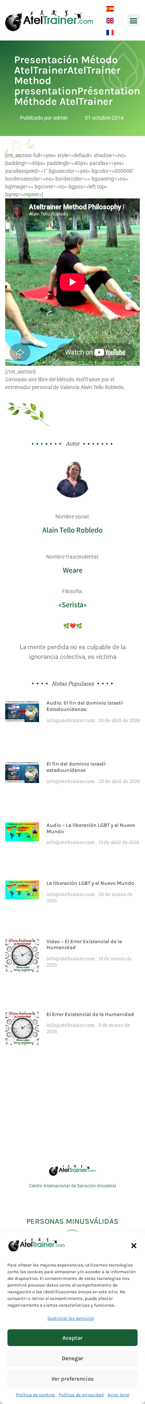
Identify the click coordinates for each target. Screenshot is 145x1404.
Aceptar (72, 1338)
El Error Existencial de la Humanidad (90, 1014)
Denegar (72, 1358)
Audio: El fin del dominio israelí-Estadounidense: (85, 706)
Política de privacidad (81, 1394)
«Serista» (72, 604)
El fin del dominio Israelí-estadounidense (76, 767)
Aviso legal (118, 1394)
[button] (134, 1245)
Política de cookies (35, 1394)
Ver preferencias (72, 1378)
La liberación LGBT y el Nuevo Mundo (90, 883)
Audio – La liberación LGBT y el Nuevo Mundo (90, 828)
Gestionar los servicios (71, 1318)
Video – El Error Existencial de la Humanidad (84, 944)
